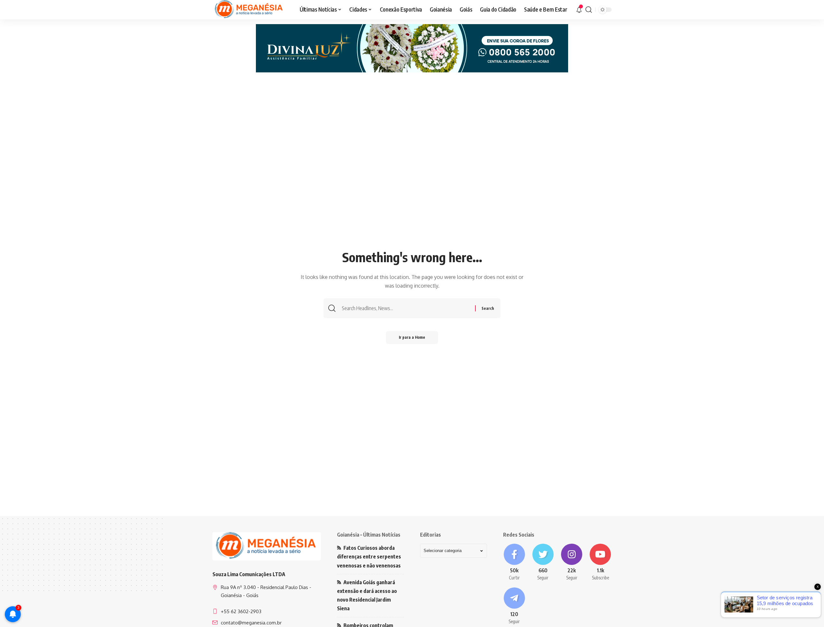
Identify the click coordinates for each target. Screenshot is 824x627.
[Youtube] (600, 562)
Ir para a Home (412, 337)
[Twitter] (543, 562)
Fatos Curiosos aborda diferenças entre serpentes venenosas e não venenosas (369, 556)
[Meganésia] (249, 9)
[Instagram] (571, 562)
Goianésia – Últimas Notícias (368, 534)
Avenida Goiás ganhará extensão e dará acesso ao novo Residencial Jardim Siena (367, 595)
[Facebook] (514, 562)
